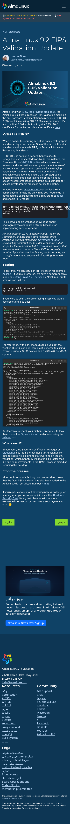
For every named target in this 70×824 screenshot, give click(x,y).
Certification (9, 694)
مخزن (5, 709)
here (57, 127)
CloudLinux (8, 452)
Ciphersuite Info (30, 434)
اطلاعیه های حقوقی (12, 753)
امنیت (5, 741)
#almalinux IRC (46, 734)
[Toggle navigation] (63, 6)
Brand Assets (10, 774)
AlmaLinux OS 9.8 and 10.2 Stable (21, 15)
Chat (40, 694)
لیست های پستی (11, 727)
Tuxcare (41, 246)
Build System (10, 738)
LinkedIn (42, 727)
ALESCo (6, 698)
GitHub (6, 702)
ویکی (4, 691)
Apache (6, 273)
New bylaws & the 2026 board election (32, 17)
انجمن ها (41, 698)
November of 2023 (49, 239)
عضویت (6, 716)
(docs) (60, 195)
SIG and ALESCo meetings (46, 703)
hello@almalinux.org (14, 682)
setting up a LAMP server (27, 277)
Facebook (43, 723)
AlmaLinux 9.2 (32, 189)
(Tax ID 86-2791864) (13, 798)
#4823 (45, 483)
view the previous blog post (39, 111)
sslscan (6, 437)
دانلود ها (6, 712)
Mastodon (43, 712)
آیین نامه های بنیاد (11, 778)
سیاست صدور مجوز (13, 763)
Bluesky (41, 716)
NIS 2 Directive (32, 162)
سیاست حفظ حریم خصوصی (17, 756)
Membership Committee (17, 789)
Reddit (41, 709)
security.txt (8, 723)
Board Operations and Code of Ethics (15, 783)
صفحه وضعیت (10, 730)
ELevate (6, 720)
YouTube (42, 730)
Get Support (44, 691)
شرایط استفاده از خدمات (15, 760)
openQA (7, 734)
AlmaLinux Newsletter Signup (26, 623)
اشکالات (6, 705)
